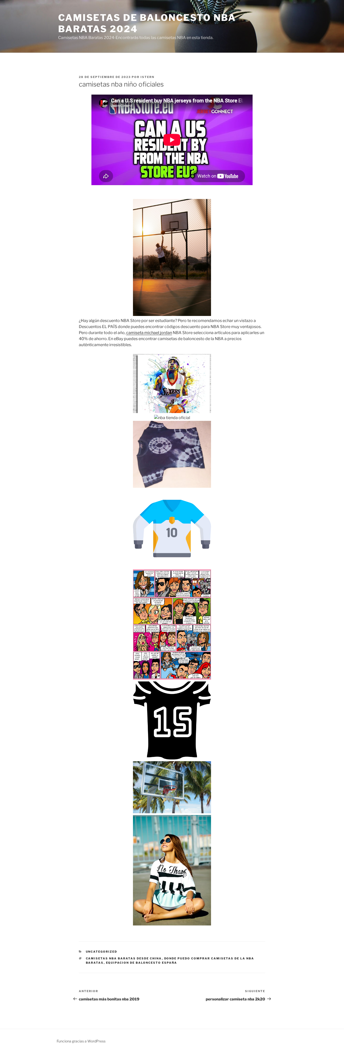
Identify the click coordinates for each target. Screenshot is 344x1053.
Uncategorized (101, 951)
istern (147, 77)
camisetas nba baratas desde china (124, 958)
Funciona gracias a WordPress (81, 1041)
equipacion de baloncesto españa (141, 962)
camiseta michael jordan (149, 332)
